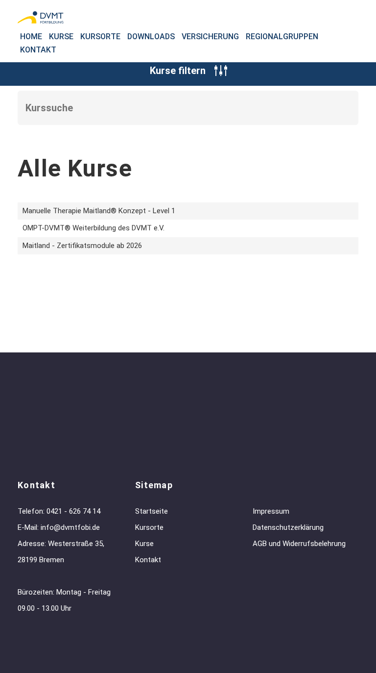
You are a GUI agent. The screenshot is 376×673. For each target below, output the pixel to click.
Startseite (151, 511)
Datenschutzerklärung (288, 527)
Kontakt (38, 49)
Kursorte (100, 36)
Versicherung (210, 36)
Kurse (61, 36)
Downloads (151, 36)
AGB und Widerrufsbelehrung (299, 543)
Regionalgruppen (282, 36)
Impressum (271, 511)
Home (31, 36)
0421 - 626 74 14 (73, 511)
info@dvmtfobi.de (70, 527)
